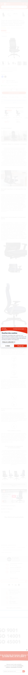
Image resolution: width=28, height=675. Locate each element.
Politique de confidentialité (8, 342)
